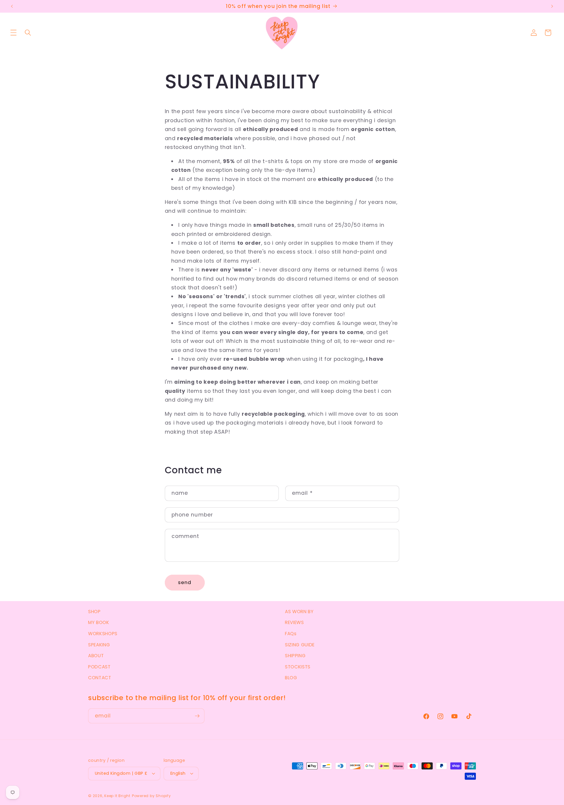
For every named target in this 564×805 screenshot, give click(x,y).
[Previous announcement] (12, 6)
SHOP (94, 611)
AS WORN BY (299, 611)
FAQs (291, 633)
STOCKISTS (297, 667)
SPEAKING (99, 645)
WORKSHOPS (103, 633)
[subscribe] (197, 716)
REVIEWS (294, 622)
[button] (13, 33)
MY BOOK (98, 622)
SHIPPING (295, 656)
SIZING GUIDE (300, 645)
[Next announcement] (551, 6)
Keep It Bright (117, 795)
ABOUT (96, 656)
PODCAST (99, 667)
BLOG (291, 678)
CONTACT (99, 678)
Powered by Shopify (151, 795)
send (184, 582)
